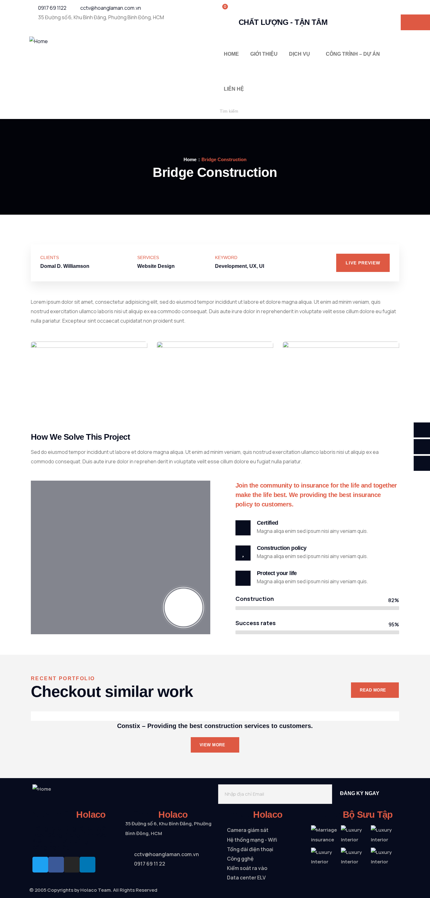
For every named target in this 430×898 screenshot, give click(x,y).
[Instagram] (72, 865)
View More (213, 745)
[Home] (38, 41)
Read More (373, 690)
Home (190, 159)
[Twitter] (40, 865)
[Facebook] (56, 865)
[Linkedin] (87, 865)
